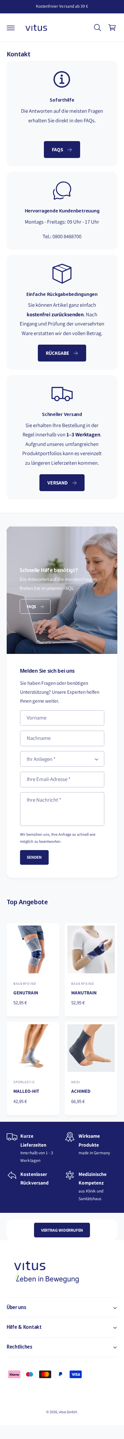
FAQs (57, 149)
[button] (10, 27)
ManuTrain (84, 993)
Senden (34, 857)
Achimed (80, 1091)
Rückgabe (57, 353)
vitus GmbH (68, 1411)
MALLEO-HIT (26, 1091)
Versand (57, 482)
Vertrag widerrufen (62, 1230)
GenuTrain (25, 993)
